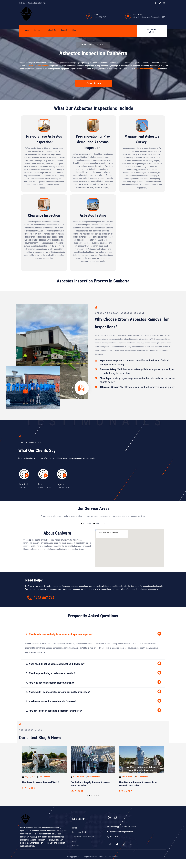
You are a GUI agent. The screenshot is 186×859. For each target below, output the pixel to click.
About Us (52, 30)
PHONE (97, 15)
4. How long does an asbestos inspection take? (50, 682)
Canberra (27, 540)
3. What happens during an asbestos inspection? (50, 673)
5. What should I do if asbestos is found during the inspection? (58, 692)
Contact (64, 30)
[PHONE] (89, 16)
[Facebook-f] (109, 844)
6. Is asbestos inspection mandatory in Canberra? (51, 701)
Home (26, 30)
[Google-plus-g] (130, 844)
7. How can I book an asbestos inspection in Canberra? (54, 710)
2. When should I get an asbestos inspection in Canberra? (55, 663)
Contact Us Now (94, 83)
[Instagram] (123, 844)
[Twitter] (116, 844)
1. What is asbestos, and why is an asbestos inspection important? (60, 634)
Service (37, 30)
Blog (74, 30)
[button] (93, 634)
